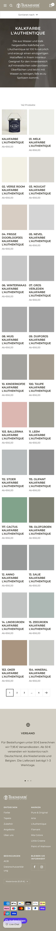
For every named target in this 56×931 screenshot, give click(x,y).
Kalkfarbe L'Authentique (13, 140)
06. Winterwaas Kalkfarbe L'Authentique (14, 289)
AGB (6, 861)
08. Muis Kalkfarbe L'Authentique (13, 340)
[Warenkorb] (50, 5)
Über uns (9, 835)
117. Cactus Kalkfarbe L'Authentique (13, 530)
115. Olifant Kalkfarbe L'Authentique (40, 483)
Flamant (35, 829)
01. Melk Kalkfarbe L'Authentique (40, 142)
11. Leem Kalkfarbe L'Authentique (40, 435)
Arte (33, 818)
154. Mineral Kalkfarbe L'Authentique (40, 673)
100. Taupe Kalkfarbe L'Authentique (40, 387)
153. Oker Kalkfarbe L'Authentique (13, 673)
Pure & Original (39, 812)
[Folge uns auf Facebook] (34, 866)
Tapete (7, 818)
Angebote (9, 829)
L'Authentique (38, 823)
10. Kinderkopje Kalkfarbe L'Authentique (13, 387)
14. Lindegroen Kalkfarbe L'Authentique (13, 626)
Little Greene (38, 840)
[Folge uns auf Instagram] (41, 866)
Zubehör (8, 823)
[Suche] (11, 5)
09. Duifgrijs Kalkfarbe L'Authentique (40, 340)
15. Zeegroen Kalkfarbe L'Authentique (40, 626)
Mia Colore (37, 835)
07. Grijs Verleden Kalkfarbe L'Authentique (40, 290)
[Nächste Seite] (46, 692)
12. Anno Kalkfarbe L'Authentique (13, 578)
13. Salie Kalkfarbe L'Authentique (40, 578)
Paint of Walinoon (41, 846)
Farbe (7, 812)
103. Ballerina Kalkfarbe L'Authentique (13, 435)
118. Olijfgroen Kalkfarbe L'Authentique (40, 530)
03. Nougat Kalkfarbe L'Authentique (40, 190)
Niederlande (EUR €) (15, 881)
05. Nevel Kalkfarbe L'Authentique (40, 238)
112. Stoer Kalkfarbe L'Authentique (13, 483)
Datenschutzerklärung (14, 868)
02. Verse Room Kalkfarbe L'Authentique (13, 190)
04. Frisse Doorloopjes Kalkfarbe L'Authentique (13, 239)
